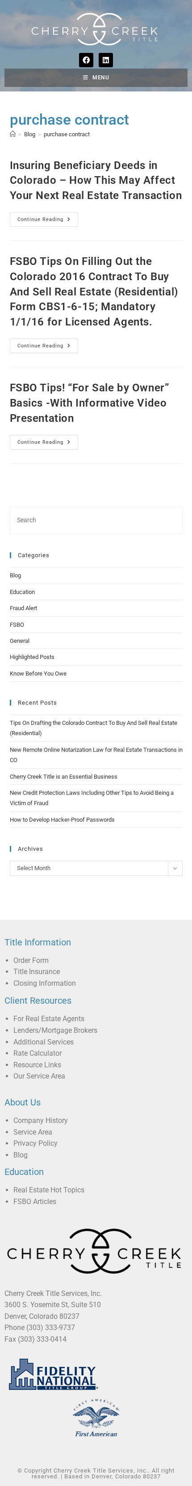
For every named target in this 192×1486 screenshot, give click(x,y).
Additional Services (43, 1042)
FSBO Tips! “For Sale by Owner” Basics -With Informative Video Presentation (90, 402)
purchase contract (67, 134)
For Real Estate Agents (48, 1018)
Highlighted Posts (32, 657)
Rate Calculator (37, 1053)
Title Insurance (36, 971)
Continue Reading (47, 217)
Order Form (31, 960)
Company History (40, 1120)
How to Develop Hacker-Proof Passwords (62, 819)
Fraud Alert (23, 608)
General (19, 640)
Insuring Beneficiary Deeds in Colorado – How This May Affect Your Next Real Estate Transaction (96, 180)
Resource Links (37, 1065)
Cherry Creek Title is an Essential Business (63, 776)
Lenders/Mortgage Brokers (55, 1030)
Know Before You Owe (38, 673)
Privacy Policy (35, 1143)
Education (22, 592)
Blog (15, 575)
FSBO (17, 624)
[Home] (13, 134)
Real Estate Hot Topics (48, 1190)
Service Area (32, 1132)
